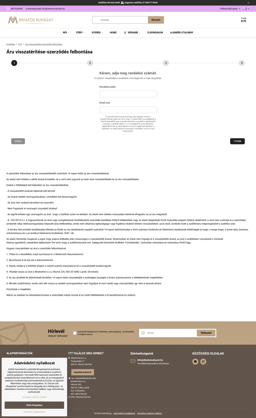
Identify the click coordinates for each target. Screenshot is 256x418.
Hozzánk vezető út (82, 372)
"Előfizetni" (206, 333)
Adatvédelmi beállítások (124, 413)
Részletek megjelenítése (34, 412)
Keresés (156, 19)
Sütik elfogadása (34, 405)
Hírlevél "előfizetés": (58, 336)
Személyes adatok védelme (149, 413)
